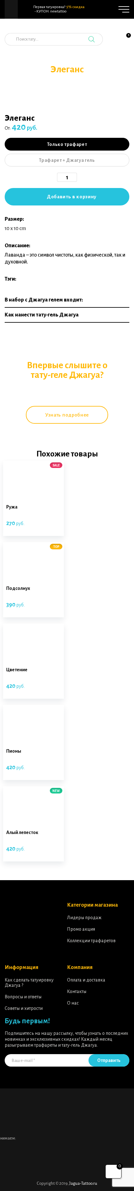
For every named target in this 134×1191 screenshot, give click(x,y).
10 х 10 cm (15, 228)
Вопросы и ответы (23, 996)
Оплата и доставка (86, 979)
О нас (73, 1003)
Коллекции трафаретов (91, 940)
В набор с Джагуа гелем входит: (44, 300)
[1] (124, 42)
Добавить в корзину (72, 196)
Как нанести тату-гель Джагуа (42, 315)
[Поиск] (91, 39)
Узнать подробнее (67, 414)
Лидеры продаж (84, 917)
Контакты (76, 991)
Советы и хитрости (24, 1008)
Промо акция (81, 929)
